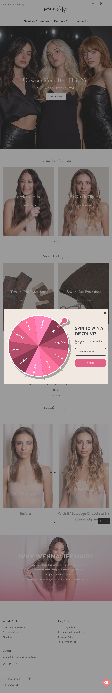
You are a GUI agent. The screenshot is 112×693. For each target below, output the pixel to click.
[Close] (105, 312)
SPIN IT (90, 363)
